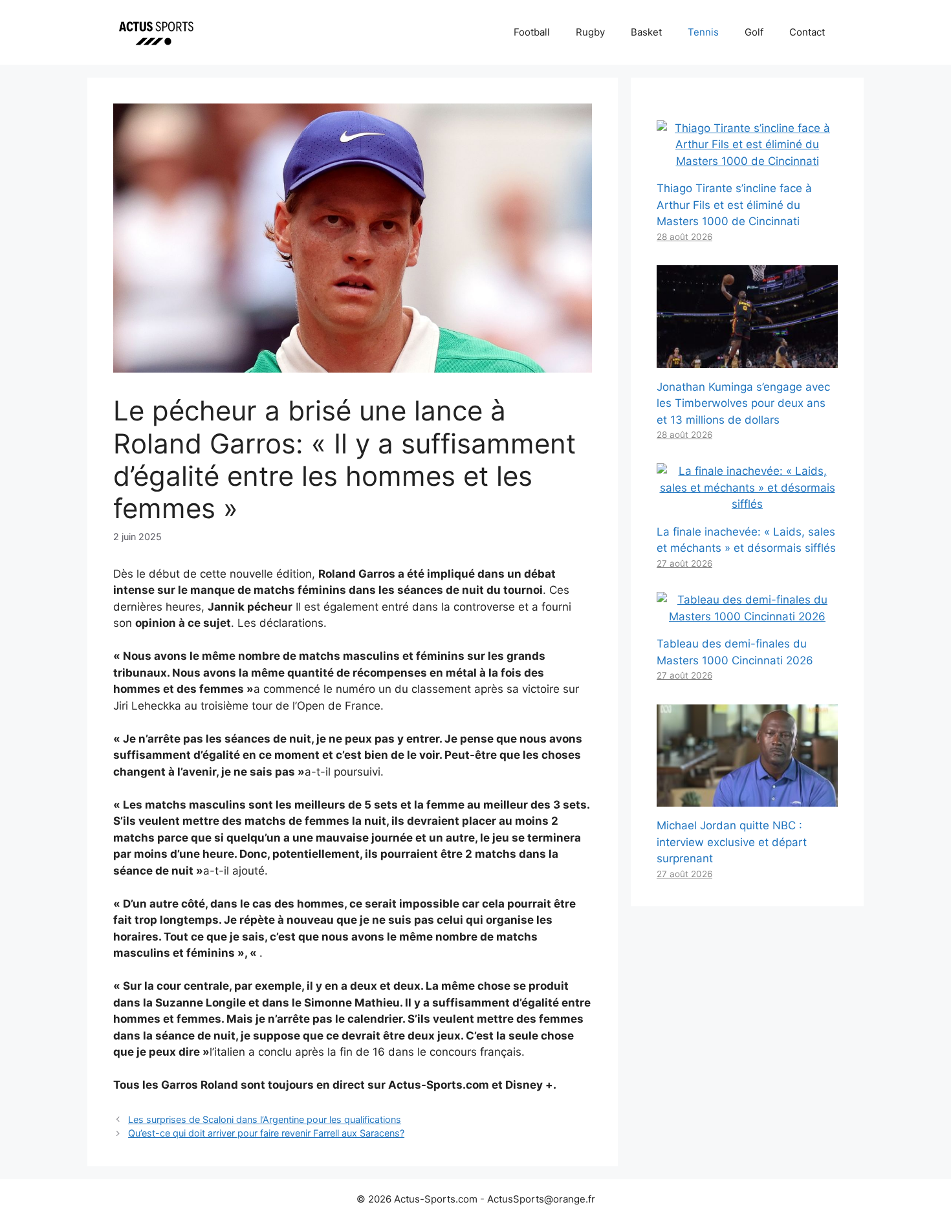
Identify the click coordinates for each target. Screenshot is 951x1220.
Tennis (703, 32)
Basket (646, 32)
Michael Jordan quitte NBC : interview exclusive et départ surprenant (732, 842)
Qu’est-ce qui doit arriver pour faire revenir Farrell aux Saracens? (266, 1132)
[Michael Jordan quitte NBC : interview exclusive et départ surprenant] (747, 798)
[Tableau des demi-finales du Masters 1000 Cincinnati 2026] (747, 616)
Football (532, 32)
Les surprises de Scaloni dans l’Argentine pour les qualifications (264, 1119)
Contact (807, 32)
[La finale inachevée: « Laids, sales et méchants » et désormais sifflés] (747, 503)
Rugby (590, 32)
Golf (754, 32)
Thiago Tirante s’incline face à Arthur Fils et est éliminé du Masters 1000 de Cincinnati (734, 205)
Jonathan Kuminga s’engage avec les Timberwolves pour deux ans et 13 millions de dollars (743, 403)
